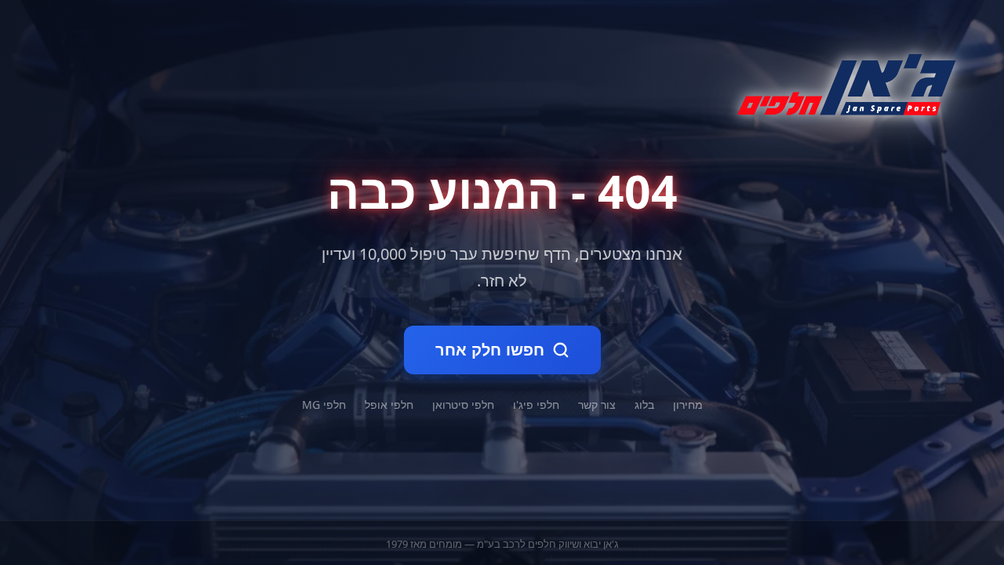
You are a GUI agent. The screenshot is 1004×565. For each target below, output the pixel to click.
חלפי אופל (389, 404)
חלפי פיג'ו (536, 404)
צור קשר (597, 404)
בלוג (644, 404)
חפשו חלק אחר (489, 350)
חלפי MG (324, 404)
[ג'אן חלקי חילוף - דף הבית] (840, 81)
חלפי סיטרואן (463, 404)
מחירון (688, 404)
